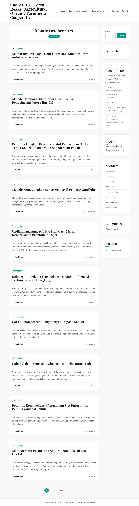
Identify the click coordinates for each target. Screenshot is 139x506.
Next (61, 490)
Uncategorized (111, 229)
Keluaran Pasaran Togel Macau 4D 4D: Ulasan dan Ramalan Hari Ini (115, 79)
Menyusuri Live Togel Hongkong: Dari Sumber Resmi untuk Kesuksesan (50, 55)
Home (62, 11)
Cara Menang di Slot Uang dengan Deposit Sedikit (48, 322)
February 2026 (111, 192)
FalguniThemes (89, 502)
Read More (19, 79)
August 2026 (110, 171)
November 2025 (112, 202)
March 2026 (110, 187)
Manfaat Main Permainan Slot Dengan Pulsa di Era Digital (49, 452)
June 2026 (109, 181)
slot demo (109, 250)
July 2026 (109, 176)
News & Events (97, 11)
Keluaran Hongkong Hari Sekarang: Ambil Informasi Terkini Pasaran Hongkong (50, 278)
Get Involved (113, 11)
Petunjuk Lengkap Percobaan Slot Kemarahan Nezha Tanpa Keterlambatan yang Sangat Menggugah (50, 146)
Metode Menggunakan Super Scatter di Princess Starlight (53, 189)
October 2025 (111, 207)
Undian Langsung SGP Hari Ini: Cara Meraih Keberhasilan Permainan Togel (44, 233)
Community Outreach (78, 11)
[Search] (127, 11)
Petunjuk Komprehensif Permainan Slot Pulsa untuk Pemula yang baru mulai (50, 407)
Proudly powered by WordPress (56, 502)
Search (108, 31)
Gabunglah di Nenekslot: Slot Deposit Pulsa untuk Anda (52, 363)
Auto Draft (109, 102)
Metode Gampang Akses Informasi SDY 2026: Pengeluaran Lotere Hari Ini (44, 100)
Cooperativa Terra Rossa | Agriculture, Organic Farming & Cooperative (28, 11)
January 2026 (111, 197)
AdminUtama (90, 79)
